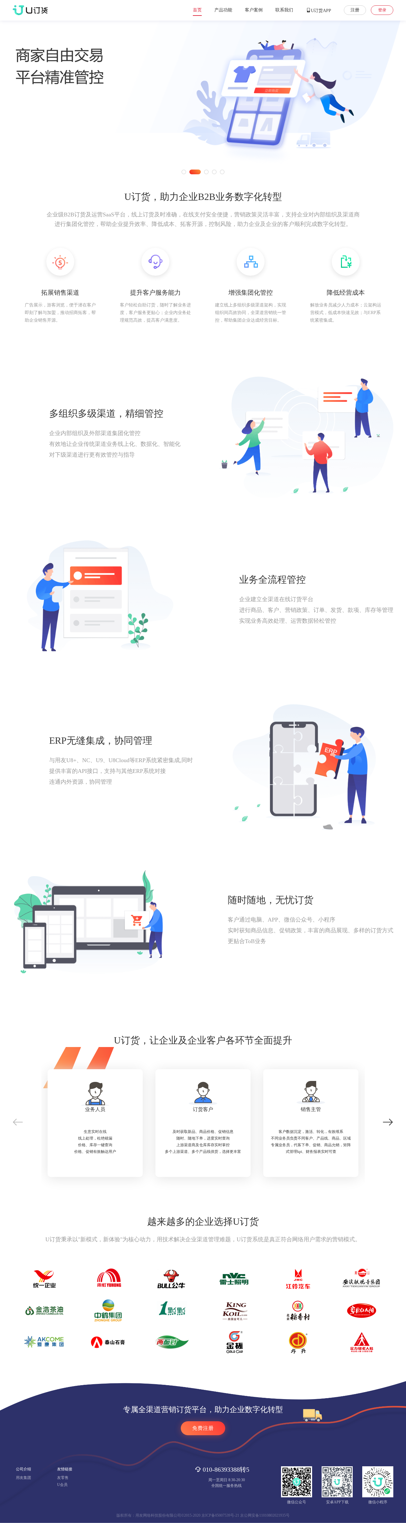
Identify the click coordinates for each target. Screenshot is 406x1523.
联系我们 (284, 10)
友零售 (63, 1477)
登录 (382, 10)
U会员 (62, 1484)
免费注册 (203, 1428)
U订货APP (321, 10)
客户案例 (254, 10)
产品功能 (223, 10)
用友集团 (23, 1477)
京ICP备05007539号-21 (220, 1515)
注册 (354, 10)
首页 (197, 10)
